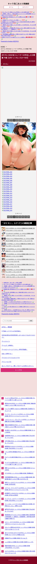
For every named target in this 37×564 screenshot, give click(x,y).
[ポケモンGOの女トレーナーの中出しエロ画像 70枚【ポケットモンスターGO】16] (7, 202)
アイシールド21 (6, 361)
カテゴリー (25, 7)
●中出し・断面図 (7, 327)
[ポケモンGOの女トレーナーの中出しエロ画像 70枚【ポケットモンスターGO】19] (7, 208)
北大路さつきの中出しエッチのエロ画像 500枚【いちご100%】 (20, 431)
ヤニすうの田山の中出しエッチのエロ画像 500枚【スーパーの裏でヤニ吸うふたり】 (20, 399)
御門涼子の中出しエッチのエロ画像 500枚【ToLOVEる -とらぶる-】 (20, 510)
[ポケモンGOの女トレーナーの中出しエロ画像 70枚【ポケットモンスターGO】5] (7, 178)
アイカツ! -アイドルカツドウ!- (11, 357)
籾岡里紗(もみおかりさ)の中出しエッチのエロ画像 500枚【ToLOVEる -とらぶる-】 (19, 447)
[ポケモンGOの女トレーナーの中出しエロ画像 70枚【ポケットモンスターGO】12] (7, 193)
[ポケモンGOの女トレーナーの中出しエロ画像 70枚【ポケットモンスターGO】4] (7, 176)
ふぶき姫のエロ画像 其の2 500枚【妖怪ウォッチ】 (19, 542)
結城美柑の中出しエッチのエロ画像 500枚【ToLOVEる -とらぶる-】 (20, 436)
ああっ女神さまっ (7, 353)
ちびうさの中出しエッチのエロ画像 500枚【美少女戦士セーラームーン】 (20, 552)
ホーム (11, 7)
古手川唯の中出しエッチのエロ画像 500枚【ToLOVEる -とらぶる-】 (20, 442)
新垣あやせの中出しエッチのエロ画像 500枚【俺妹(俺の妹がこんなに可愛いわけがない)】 (20, 404)
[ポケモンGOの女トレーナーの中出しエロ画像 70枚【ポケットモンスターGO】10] (7, 189)
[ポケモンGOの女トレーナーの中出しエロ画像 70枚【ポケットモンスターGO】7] (7, 182)
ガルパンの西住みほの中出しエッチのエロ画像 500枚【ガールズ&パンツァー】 (20, 528)
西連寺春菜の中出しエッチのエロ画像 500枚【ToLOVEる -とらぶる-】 (17, 546)
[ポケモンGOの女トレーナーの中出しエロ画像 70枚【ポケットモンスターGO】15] (7, 199)
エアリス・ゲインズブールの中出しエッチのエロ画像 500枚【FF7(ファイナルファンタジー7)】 (20, 488)
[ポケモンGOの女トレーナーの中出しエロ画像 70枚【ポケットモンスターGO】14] (7, 197)
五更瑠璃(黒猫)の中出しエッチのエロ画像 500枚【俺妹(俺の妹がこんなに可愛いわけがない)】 (20, 478)
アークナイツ (6, 341)
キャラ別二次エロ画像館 (18, 4)
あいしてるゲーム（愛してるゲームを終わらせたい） (18, 366)
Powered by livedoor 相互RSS (10, 41)
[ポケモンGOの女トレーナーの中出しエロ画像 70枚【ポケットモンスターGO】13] (7, 195)
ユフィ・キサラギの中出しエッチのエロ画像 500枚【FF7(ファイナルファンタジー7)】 (19, 523)
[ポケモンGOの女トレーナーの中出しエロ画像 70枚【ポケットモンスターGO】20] (7, 210)
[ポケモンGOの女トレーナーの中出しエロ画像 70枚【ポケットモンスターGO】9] (7, 187)
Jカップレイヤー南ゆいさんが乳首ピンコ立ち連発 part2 (15, 12)
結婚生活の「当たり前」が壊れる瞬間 (13, 282)
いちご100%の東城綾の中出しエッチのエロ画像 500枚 (19, 452)
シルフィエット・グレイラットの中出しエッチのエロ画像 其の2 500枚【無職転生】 (20, 420)
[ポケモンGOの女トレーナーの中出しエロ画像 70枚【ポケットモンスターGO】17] (7, 204)
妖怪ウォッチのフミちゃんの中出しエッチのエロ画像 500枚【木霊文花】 (20, 483)
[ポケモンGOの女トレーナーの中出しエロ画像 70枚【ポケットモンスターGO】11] (7, 191)
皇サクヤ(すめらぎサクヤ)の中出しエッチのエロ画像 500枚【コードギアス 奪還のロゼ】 (20, 533)
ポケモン (5, 64)
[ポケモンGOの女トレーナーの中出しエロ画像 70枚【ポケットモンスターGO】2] (7, 172)
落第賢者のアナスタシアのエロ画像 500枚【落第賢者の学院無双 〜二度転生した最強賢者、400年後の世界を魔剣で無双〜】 (20, 516)
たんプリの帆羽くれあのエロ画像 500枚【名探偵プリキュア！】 (20, 409)
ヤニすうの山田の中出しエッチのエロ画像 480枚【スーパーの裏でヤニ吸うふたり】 (20, 463)
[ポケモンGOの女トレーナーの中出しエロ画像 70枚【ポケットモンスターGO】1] (19, 170)
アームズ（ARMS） (8, 345)
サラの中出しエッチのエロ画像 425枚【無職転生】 (19, 473)
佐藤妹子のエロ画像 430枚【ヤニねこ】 (16, 538)
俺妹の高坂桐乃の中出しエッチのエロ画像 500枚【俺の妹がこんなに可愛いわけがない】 (20, 426)
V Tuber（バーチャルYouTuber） (11, 331)
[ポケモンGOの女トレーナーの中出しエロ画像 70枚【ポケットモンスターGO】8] (7, 185)
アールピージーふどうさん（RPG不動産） (15, 349)
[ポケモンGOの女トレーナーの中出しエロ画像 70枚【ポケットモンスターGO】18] (7, 206)
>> (28, 120)
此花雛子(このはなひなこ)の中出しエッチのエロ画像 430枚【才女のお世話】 (20, 494)
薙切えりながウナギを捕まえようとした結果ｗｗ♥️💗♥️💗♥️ (17, 37)
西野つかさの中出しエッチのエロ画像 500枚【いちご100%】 (20, 469)
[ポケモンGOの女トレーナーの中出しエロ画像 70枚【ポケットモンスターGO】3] (7, 174)
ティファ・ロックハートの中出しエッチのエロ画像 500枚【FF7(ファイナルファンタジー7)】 (19, 415)
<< (8, 120)
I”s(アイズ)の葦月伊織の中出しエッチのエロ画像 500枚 (20, 458)
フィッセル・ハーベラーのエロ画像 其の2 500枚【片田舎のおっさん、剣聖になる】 (20, 505)
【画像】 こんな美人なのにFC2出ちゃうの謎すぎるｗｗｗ (18, 301)
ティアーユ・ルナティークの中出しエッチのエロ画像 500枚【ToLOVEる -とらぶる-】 (20, 499)
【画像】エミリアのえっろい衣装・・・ (12, 20)
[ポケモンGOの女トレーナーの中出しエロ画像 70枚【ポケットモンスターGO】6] (7, 180)
